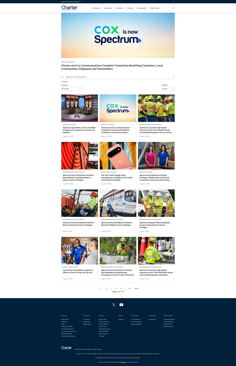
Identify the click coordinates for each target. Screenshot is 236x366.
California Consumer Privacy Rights (108, 353)
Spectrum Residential (169, 319)
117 (130, 288)
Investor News (102, 326)
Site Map (137, 357)
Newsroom (108, 8)
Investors (119, 8)
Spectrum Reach (168, 324)
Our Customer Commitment (68, 331)
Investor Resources (104, 333)
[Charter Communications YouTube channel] (122, 305)
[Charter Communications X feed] (114, 305)
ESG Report (102, 336)
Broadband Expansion (66, 333)
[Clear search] (174, 77)
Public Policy (154, 8)
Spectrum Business (169, 321)
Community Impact (136, 321)
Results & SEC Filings (104, 321)
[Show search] (173, 8)
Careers (130, 8)
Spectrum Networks (136, 324)
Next (136, 288)
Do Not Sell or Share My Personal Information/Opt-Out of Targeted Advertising (138, 353)
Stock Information (103, 331)
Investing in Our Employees (68, 336)
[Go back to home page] (66, 348)
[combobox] (71, 89)
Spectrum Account (168, 326)
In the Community (135, 319)
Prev (99, 288)
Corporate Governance (104, 329)
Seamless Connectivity (67, 326)
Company (96, 8)
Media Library (86, 321)
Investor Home (102, 319)
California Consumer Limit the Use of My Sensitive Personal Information (115, 357)
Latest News (86, 319)
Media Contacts (87, 324)
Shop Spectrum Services (70, 1)
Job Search (121, 319)
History (63, 324)
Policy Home (152, 319)
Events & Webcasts (103, 324)
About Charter (65, 319)
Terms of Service (81, 353)
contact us (123, 362)
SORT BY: (165, 85)
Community (141, 8)
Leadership (64, 321)
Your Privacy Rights (92, 353)
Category (64, 85)
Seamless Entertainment (67, 329)
